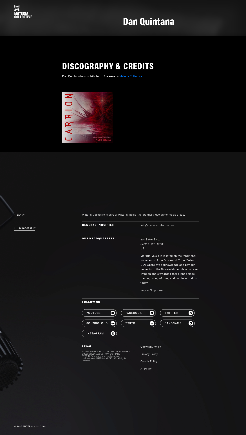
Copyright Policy (150, 347)
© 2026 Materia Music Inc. (30, 427)
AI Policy (145, 369)
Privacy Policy (149, 354)
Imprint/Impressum (152, 290)
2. (25, 228)
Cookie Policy (148, 361)
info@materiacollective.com (157, 225)
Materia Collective (130, 76)
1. (19, 216)
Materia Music (127, 215)
